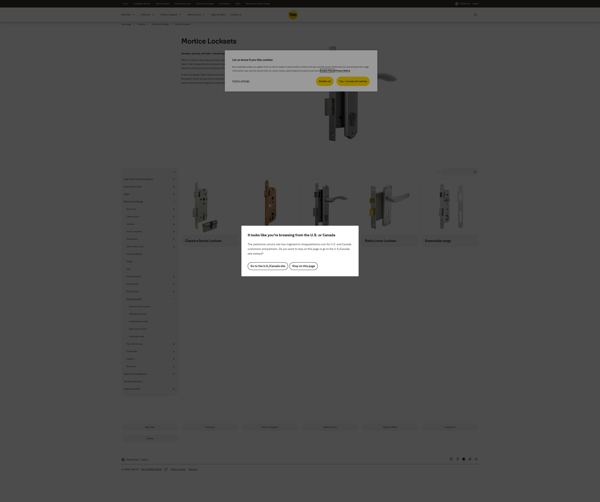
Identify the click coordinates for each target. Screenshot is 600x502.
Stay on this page (303, 266)
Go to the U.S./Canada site (267, 266)
